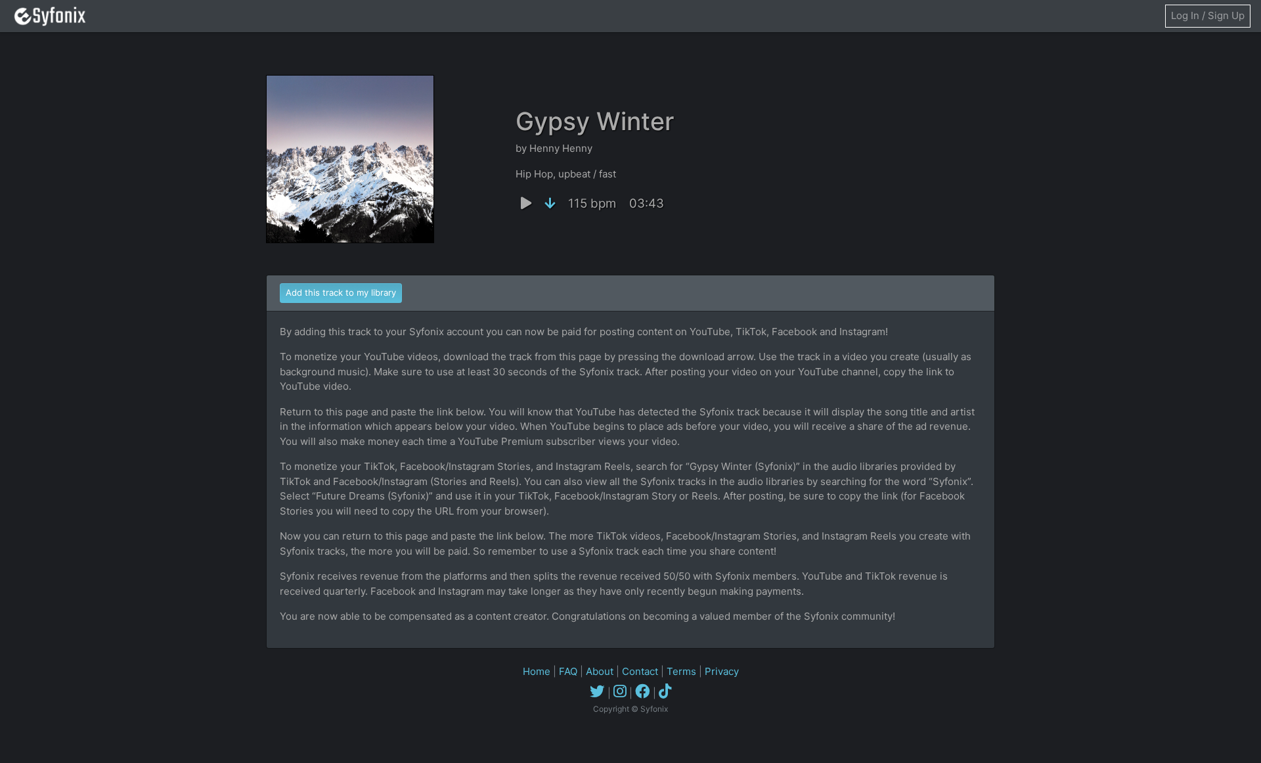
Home (536, 671)
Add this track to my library (341, 292)
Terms (681, 671)
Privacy (722, 671)
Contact (640, 671)
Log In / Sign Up (1208, 15)
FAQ (568, 671)
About (599, 671)
